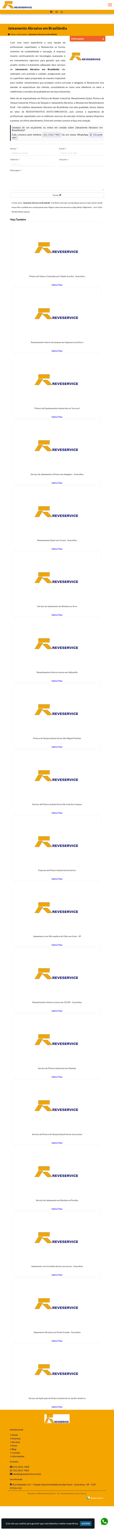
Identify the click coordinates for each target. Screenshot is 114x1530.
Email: (62, 148)
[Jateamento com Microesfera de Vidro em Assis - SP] (56, 908)
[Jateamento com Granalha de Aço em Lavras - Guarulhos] (56, 1238)
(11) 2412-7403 (51, 134)
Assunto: (64, 159)
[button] (110, 5)
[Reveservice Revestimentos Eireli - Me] (57, 1418)
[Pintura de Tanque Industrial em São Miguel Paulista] (56, 710)
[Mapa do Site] (54, 1498)
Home (15, 1434)
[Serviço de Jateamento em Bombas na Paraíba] (56, 1172)
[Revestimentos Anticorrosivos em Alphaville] (56, 644)
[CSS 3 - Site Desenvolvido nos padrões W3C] (71, 1498)
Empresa (16, 1438)
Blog (14, 1449)
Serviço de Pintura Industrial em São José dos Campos (57, 804)
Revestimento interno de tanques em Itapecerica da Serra (57, 342)
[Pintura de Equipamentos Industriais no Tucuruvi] (56, 380)
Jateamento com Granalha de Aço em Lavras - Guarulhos (57, 1266)
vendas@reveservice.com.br (27, 1473)
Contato (16, 1452)
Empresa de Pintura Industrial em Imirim (57, 870)
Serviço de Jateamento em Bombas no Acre (57, 606)
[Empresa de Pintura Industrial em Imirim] (56, 842)
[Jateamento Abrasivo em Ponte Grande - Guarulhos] (56, 1304)
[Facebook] (51, 12)
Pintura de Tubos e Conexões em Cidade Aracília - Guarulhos (57, 276)
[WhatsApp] (62, 12)
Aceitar (85, 1523)
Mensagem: (16, 170)
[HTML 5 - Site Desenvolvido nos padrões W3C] (61, 1498)
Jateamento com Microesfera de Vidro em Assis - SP (57, 936)
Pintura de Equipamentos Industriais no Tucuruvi (57, 408)
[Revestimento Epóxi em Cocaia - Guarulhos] (56, 512)
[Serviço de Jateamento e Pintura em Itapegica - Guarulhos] (56, 446)
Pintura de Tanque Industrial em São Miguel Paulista (57, 738)
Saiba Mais (57, 284)
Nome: (14, 148)
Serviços (16, 1442)
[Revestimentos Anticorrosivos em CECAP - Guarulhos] (56, 974)
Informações (18, 1456)
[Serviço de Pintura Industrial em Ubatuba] (56, 1040)
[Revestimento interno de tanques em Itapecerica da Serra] (56, 314)
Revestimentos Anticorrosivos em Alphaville (57, 672)
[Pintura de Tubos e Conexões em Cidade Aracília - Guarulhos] (56, 248)
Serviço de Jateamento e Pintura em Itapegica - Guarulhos (57, 474)
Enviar (56, 195)
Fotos (14, 1445)
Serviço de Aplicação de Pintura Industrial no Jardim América (57, 1398)
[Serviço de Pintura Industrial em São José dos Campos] (56, 776)
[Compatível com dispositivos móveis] (81, 1498)
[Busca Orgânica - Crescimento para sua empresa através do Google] (95, 1497)
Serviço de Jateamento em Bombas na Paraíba (57, 1200)
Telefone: (15, 159)
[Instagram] (57, 12)
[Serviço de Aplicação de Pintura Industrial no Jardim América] (56, 1370)
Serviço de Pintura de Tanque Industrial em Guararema (57, 1134)
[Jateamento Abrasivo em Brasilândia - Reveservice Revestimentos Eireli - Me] (17, 4)
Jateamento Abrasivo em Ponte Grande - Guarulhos (57, 1332)
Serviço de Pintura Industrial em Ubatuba (57, 1068)
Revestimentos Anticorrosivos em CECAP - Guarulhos (57, 1002)
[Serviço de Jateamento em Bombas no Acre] (56, 578)
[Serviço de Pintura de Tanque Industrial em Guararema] (56, 1106)
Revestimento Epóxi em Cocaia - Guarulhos (57, 540)
